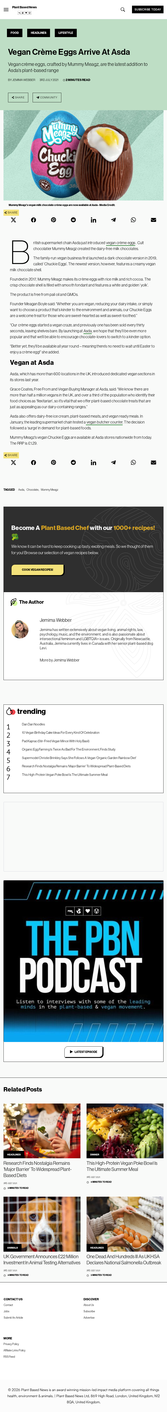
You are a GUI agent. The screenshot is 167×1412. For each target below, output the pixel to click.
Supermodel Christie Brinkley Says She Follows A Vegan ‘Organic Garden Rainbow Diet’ (79, 758)
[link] (25, 13)
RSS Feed (9, 1356)
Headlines (38, 32)
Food (15, 32)
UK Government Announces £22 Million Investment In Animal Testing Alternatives (41, 1259)
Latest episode (86, 1052)
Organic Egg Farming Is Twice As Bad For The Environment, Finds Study (68, 749)
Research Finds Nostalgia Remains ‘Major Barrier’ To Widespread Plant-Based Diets (76, 766)
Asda (88, 330)
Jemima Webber (23, 80)
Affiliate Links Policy (14, 1350)
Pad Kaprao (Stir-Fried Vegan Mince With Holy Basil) (55, 741)
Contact (8, 1305)
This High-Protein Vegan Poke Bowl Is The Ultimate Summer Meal (65, 775)
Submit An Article (13, 1317)
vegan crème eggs (120, 242)
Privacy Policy (11, 1344)
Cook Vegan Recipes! (37, 569)
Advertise (89, 1317)
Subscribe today (148, 9)
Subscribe (89, 1311)
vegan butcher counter (104, 422)
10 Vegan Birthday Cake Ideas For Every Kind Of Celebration (61, 732)
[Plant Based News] (6, 9)
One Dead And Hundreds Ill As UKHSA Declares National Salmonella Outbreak (124, 1259)
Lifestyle (65, 32)
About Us (89, 1305)
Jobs (6, 1311)
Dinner (94, 1154)
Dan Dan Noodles (33, 724)
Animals (12, 1247)
